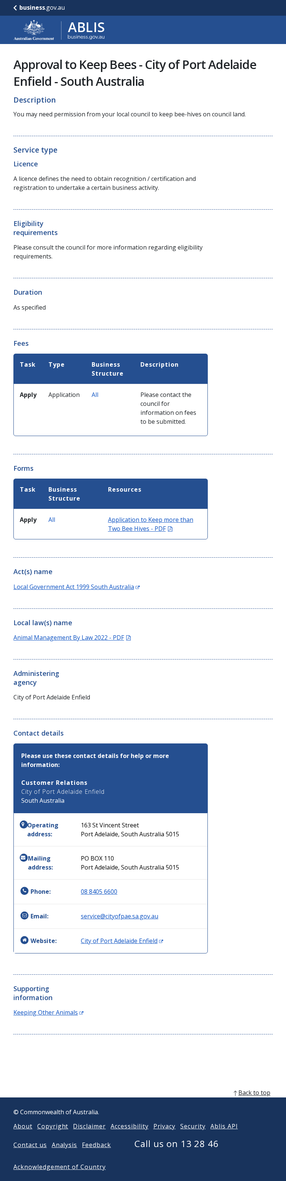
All (95, 395)
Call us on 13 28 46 (176, 1143)
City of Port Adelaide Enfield (122, 940)
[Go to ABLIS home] (59, 29)
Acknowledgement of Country (59, 1167)
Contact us (30, 1145)
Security (193, 1126)
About (22, 1126)
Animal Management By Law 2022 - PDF (72, 637)
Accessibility (129, 1126)
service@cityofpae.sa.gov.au (119, 916)
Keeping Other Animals (48, 1012)
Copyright (53, 1126)
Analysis (64, 1145)
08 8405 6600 (99, 891)
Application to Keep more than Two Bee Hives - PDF (150, 524)
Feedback (96, 1145)
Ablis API (224, 1126)
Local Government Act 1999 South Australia (76, 587)
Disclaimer (89, 1126)
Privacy (164, 1126)
